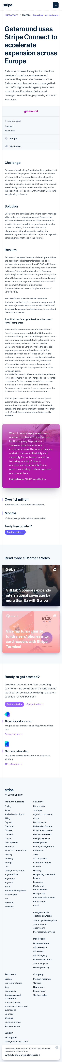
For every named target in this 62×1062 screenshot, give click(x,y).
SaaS (35, 854)
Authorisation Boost (15, 814)
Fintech (37, 866)
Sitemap (9, 1017)
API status (38, 951)
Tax (6, 898)
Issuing (8, 862)
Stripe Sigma (11, 894)
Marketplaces (40, 842)
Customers (11, 14)
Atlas (7, 810)
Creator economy (42, 862)
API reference (12, 764)
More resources (12, 1025)
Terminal (9, 902)
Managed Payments (15, 870)
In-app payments (41, 838)
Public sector (39, 901)
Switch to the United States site (21, 1054)
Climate (8, 830)
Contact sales (14, 532)
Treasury (9, 906)
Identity (8, 854)
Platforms (38, 850)
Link (7, 866)
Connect (9, 834)
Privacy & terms (12, 1002)
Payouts (9, 882)
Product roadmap (42, 978)
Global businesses (42, 834)
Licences (9, 1013)
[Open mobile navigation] (56, 5)
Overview (38, 15)
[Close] (56, 1048)
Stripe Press (39, 990)
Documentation (41, 943)
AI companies (40, 858)
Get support (11, 1037)
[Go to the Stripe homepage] (8, 790)
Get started (13, 704)
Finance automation (43, 830)
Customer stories (13, 982)
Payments (10, 878)
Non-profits (39, 893)
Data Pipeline (11, 842)
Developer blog (41, 967)
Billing (7, 818)
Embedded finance (42, 826)
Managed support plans (16, 1041)
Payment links (12, 874)
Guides (8, 978)
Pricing (8, 806)
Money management (43, 846)
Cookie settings (13, 1021)
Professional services (44, 897)
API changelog (40, 955)
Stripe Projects (40, 963)
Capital (8, 822)
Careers (37, 982)
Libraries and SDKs (42, 959)
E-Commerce (39, 822)
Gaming (37, 870)
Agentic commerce (42, 814)
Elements (9, 846)
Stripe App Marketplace (45, 920)
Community (10, 990)
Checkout (9, 826)
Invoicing (9, 858)
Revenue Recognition (15, 890)
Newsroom (38, 986)
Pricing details (12, 734)
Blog (7, 986)
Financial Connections (15, 850)
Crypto (8, 838)
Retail (36, 905)
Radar (7, 886)
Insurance (38, 881)
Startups (37, 810)
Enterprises (39, 806)
